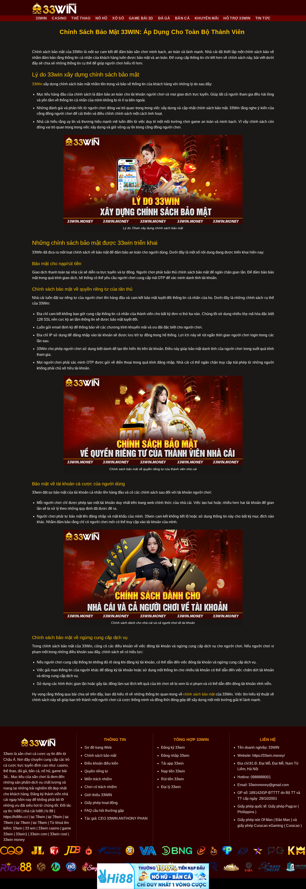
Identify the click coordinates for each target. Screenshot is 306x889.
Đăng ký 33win (173, 747)
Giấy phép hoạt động (101, 803)
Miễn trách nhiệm (98, 779)
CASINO (59, 18)
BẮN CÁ (182, 18)
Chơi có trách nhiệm (100, 787)
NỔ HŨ (101, 18)
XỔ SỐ (118, 18)
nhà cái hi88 (33, 811)
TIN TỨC (262, 18)
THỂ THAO (81, 18)
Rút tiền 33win (172, 779)
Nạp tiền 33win (173, 771)
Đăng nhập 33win (175, 755)
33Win (37, 84)
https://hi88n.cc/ (15, 817)
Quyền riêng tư (96, 771)
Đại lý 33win (171, 787)
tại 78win (38, 817)
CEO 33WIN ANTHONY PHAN (123, 818)
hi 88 (49, 811)
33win (8, 754)
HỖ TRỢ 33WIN (236, 18)
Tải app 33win (172, 763)
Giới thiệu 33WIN (98, 795)
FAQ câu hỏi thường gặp (104, 810)
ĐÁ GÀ (164, 18)
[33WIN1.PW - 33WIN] (54, 8)
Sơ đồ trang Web (98, 747)
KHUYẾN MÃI (206, 18)
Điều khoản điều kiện (101, 763)
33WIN (41, 18)
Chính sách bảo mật (100, 755)
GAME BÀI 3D (141, 18)
